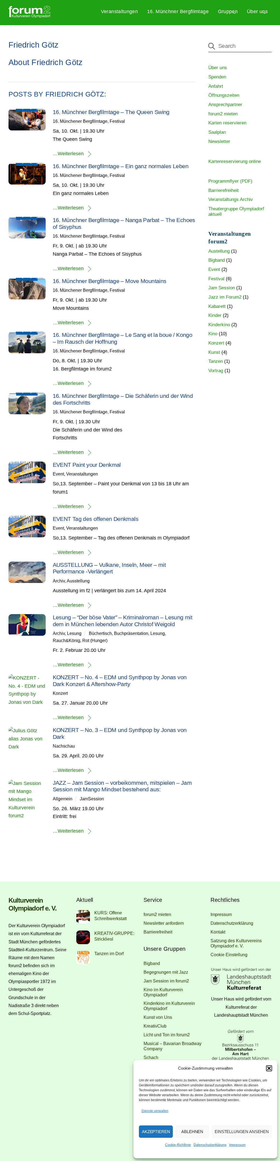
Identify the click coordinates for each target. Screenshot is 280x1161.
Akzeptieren (156, 1131)
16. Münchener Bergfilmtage (80, 121)
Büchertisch (100, 633)
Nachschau (64, 745)
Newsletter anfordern (164, 923)
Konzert (60, 693)
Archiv (59, 580)
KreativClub (155, 1025)
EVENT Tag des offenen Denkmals (95, 519)
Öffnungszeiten (223, 95)
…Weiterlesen (68, 153)
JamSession (92, 798)
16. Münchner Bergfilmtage (178, 11)
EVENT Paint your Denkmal (87, 465)
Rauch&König (66, 640)
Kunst (214, 352)
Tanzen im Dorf (109, 953)
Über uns (257, 11)
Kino (212, 333)
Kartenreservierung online (234, 161)
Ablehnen (192, 1131)
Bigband (216, 260)
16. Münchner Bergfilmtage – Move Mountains (110, 281)
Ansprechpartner (225, 104)
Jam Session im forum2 (166, 980)
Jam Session (221, 287)
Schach (151, 1057)
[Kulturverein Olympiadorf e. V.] (29, 16)
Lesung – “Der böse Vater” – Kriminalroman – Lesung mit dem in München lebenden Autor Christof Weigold (122, 620)
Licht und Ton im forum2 (167, 1034)
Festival (117, 121)
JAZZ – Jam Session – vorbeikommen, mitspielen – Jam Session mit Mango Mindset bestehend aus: (122, 786)
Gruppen (228, 11)
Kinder (214, 315)
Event (58, 473)
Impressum (237, 1145)
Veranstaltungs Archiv (230, 199)
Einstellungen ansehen (242, 1131)
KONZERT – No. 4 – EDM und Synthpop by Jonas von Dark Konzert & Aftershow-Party (120, 680)
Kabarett (217, 306)
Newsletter (219, 141)
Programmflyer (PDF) (230, 181)
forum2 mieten (223, 113)
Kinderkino (219, 324)
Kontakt (218, 931)
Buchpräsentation (131, 633)
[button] (269, 1068)
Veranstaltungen (119, 11)
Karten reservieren (227, 123)
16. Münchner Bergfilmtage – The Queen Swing (111, 112)
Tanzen (215, 361)
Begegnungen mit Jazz (166, 972)
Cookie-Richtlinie (178, 1145)
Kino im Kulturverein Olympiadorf (163, 992)
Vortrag (215, 370)
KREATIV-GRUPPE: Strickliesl (114, 936)
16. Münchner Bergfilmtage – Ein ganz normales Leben (120, 166)
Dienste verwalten (155, 1111)
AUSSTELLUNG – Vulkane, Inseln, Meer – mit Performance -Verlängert (109, 568)
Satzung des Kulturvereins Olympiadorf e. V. (236, 943)
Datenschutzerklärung (210, 1145)
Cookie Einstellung (229, 954)
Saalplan (217, 132)
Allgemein (62, 798)
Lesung (74, 633)
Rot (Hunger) (94, 640)
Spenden (217, 77)
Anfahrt (215, 86)
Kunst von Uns (158, 1017)
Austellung (219, 251)
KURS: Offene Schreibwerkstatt (110, 915)
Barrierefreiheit (223, 190)
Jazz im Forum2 (224, 297)
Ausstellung (78, 580)
